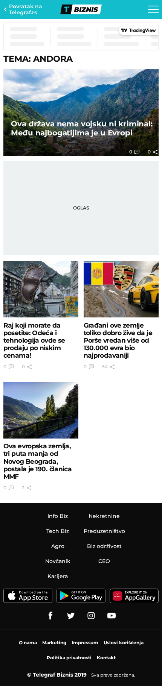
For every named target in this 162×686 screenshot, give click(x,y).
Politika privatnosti (69, 657)
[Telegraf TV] (111, 615)
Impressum (85, 642)
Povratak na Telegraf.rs (25, 9)
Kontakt (106, 657)
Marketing (54, 642)
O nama (28, 642)
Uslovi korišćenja (124, 642)
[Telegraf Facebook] (50, 615)
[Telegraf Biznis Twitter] (70, 615)
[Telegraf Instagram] (91, 615)
